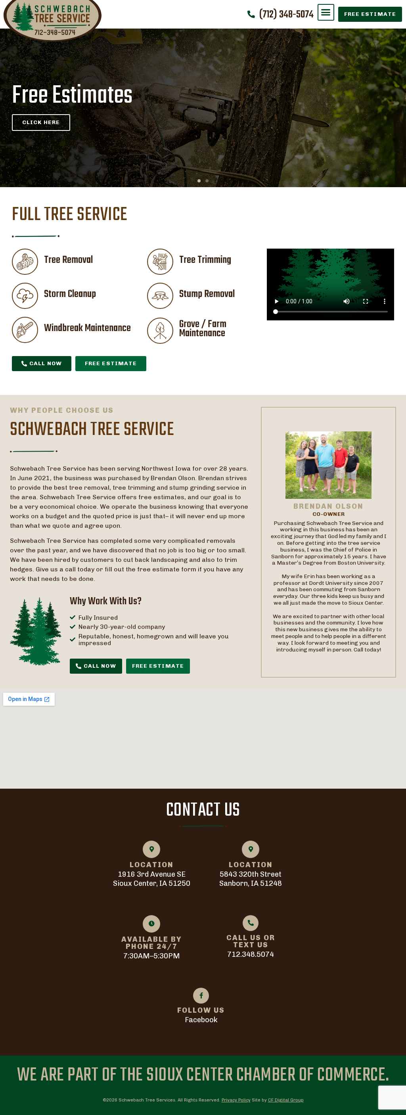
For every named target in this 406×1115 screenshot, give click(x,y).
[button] (326, 12)
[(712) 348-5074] (251, 14)
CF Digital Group (286, 1100)
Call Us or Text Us (250, 941)
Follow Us (201, 1010)
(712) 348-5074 (286, 15)
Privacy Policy (236, 1100)
